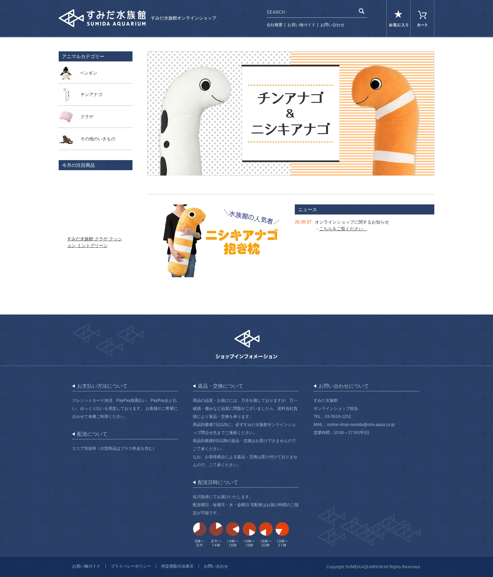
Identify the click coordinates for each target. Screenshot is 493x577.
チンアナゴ (91, 94)
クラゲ (87, 116)
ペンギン (88, 73)
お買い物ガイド (301, 24)
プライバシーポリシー (131, 566)
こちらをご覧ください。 (343, 228)
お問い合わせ (332, 24)
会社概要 (275, 24)
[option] (290, 113)
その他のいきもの (97, 138)
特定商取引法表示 (177, 566)
